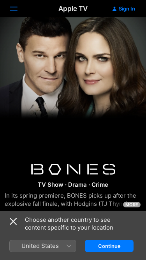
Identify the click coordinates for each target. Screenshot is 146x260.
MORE (131, 204)
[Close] (13, 221)
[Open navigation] (18, 8)
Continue (109, 246)
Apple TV (73, 8)
